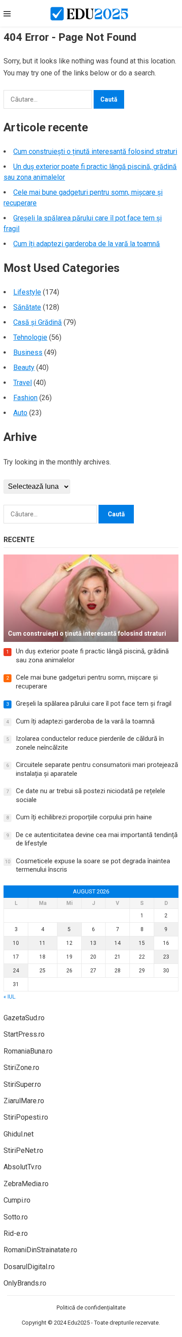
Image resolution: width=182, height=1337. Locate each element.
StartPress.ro (24, 1034)
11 (42, 943)
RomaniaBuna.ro (28, 1051)
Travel (22, 382)
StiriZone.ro (21, 1067)
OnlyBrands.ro (25, 1283)
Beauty (23, 367)
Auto (20, 413)
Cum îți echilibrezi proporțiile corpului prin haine (84, 817)
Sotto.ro (16, 1217)
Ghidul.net (19, 1134)
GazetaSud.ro (24, 1018)
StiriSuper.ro (22, 1084)
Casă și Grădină (37, 322)
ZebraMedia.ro (26, 1184)
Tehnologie (30, 337)
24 (16, 970)
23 (166, 957)
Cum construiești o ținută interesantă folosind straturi (95, 151)
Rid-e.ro (16, 1233)
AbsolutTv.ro (23, 1167)
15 (142, 943)
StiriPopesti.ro (26, 1117)
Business (27, 352)
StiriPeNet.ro (23, 1150)
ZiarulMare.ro (24, 1101)
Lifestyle (27, 292)
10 (16, 943)
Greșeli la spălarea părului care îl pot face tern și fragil (93, 704)
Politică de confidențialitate (91, 1307)
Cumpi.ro (17, 1200)
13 (93, 943)
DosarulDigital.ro (29, 1266)
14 (117, 943)
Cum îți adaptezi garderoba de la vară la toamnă (86, 244)
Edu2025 (79, 1322)
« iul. (10, 997)
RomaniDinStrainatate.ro (40, 1250)
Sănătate (27, 307)
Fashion (25, 397)
